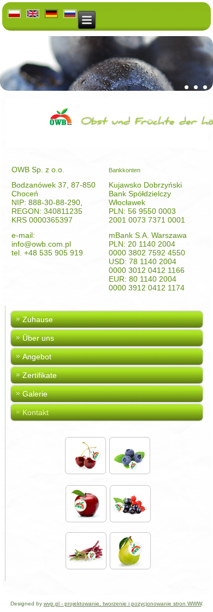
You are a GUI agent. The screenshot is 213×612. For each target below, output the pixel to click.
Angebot (36, 356)
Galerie (35, 393)
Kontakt (35, 412)
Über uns (38, 338)
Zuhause (37, 319)
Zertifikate (39, 375)
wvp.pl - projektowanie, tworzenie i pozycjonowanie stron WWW (123, 604)
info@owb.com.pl (41, 244)
